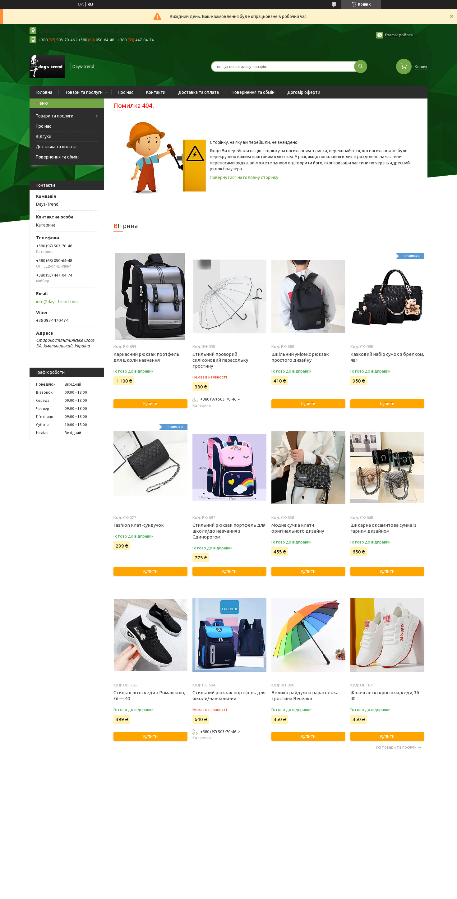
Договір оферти (303, 92)
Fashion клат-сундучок (138, 525)
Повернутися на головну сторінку (244, 177)
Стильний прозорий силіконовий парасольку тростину (220, 360)
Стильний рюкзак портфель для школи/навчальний (228, 695)
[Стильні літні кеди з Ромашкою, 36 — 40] (150, 634)
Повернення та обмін (253, 92)
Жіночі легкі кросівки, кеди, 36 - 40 (386, 695)
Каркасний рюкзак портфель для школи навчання (146, 357)
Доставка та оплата (198, 92)
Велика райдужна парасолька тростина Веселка (305, 695)
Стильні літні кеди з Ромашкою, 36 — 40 (149, 695)
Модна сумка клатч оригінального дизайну (297, 528)
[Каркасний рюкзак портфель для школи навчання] (150, 296)
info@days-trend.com (57, 301)
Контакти (155, 92)
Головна (44, 92)
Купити (150, 403)
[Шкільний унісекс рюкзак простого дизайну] (308, 296)
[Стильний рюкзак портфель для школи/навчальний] (229, 634)
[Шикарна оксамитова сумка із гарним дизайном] (387, 467)
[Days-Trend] (47, 65)
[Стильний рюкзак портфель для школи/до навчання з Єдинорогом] (229, 467)
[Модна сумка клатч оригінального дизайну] (308, 467)
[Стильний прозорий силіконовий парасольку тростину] (229, 296)
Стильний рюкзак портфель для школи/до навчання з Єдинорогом (228, 530)
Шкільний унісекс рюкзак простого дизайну (300, 357)
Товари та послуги (84, 92)
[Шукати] (360, 66)
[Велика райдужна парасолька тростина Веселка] (308, 634)
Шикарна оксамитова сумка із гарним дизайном (383, 528)
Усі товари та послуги (396, 747)
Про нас (125, 92)
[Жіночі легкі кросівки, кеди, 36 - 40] (387, 634)
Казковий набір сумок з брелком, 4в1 (387, 357)
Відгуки (43, 136)
